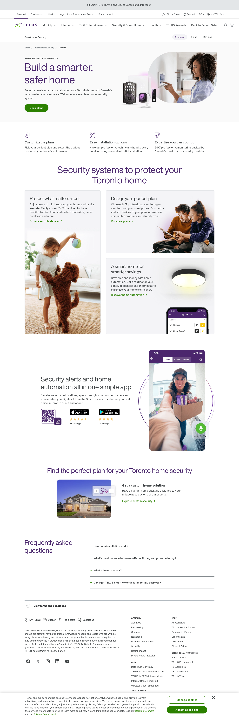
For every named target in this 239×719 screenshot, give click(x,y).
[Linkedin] (59, 661)
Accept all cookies (187, 709)
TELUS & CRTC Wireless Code (147, 671)
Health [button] (154, 25)
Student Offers (179, 646)
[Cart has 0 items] (231, 25)
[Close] (213, 697)
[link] (179, 37)
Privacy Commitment (45, 714)
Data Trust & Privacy (142, 666)
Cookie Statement (144, 710)
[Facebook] (29, 661)
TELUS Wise (178, 676)
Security (135, 646)
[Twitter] (39, 661)
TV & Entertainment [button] (91, 25)
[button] (226, 25)
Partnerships (138, 627)
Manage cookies (187, 699)
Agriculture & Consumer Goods (76, 14)
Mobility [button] (48, 25)
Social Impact (106, 14)
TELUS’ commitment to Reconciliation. (45, 651)
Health (51, 14)
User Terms (177, 641)
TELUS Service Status (183, 627)
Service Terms (138, 690)
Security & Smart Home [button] (126, 25)
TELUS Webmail (180, 671)
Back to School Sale (204, 25)
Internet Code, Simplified (144, 681)
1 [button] (58, 93)
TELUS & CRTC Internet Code (147, 676)
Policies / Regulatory (142, 641)
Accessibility (178, 622)
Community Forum (181, 632)
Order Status (178, 636)
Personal (21, 14)
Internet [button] (66, 25)
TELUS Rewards (176, 25)
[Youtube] (68, 661)
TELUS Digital (179, 666)
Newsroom (136, 636)
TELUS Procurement (182, 662)
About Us (136, 622)
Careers (135, 632)
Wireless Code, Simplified (145, 685)
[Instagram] (49, 661)
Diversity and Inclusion (143, 655)
